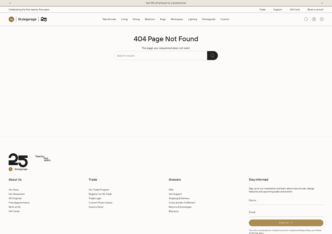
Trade (262, 9)
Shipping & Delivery (179, 198)
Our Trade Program (99, 189)
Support (277, 9)
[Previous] (10, 3)
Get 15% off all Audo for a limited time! (166, 2)
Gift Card (295, 9)
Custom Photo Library (100, 202)
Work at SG (15, 206)
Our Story (14, 189)
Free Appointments (19, 202)
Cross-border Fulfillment (182, 202)
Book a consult (315, 9)
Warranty (174, 211)
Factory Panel (96, 206)
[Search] (212, 55)
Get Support (175, 194)
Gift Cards (14, 211)
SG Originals (15, 198)
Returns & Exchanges (180, 206)
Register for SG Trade (100, 194)
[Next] (321, 3)
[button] (124, 19)
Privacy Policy (304, 230)
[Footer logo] (37, 162)
